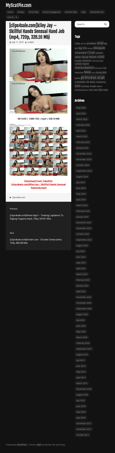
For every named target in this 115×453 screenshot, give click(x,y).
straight (93, 86)
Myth (39, 444)
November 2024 (83, 159)
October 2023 (82, 234)
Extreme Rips (71, 12)
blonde (90, 48)
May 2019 (80, 371)
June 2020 (80, 325)
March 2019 (81, 383)
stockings (85, 86)
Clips (83, 12)
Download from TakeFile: (38, 181)
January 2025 (82, 148)
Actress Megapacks (52, 12)
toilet (96, 90)
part (93, 73)
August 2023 (82, 245)
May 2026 (80, 107)
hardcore (86, 60)
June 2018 (80, 406)
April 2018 (80, 417)
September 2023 (83, 239)
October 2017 (82, 435)
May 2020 (80, 331)
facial (85, 57)
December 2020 (83, 297)
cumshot (99, 53)
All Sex (83, 44)
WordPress (22, 444)
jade (101, 61)
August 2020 (82, 314)
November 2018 (83, 389)
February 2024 (82, 211)
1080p (77, 43)
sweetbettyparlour (81, 90)
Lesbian (78, 63)
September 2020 (83, 308)
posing (99, 72)
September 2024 (83, 171)
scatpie (30, 42)
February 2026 (82, 125)
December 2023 (83, 222)
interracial (96, 61)
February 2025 (82, 142)
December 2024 (83, 153)
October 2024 (82, 165)
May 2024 (80, 193)
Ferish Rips (33, 12)
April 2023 (80, 268)
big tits (82, 48)
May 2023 (80, 262)
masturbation (85, 68)
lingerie (85, 63)
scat (101, 77)
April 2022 (80, 291)
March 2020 (81, 337)
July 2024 (80, 182)
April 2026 (80, 113)
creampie (81, 52)
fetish (93, 57)
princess (89, 77)
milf (104, 68)
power (77, 78)
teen (91, 90)
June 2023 (80, 257)
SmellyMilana (101, 82)
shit (87, 82)
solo (78, 86)
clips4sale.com (18, 197)
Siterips (21, 12)
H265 (100, 57)
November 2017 (83, 429)
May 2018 (80, 412)
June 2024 (80, 188)
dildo (78, 57)
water (105, 90)
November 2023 (83, 228)
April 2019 (80, 377)
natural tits (79, 72)
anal (100, 43)
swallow (99, 86)
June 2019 (80, 366)
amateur (91, 43)
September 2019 (83, 348)
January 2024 (82, 216)
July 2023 (80, 251)
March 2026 (81, 119)
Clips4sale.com (97, 12)
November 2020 (83, 303)
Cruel (91, 52)
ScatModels (80, 82)
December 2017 (83, 423)
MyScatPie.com (18, 5)
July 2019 (80, 360)
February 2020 (82, 343)
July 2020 (80, 320)
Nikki (87, 72)
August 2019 (82, 354)
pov (104, 72)
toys (100, 89)
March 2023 (81, 274)
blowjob (99, 48)
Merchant (98, 68)
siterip (92, 82)
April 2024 (80, 199)
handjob (78, 60)
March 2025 (81, 136)
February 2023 (82, 280)
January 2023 (82, 285)
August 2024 (82, 176)
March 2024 (81, 205)
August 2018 (82, 394)
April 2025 (80, 130)
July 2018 (80, 400)
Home (10, 12)
